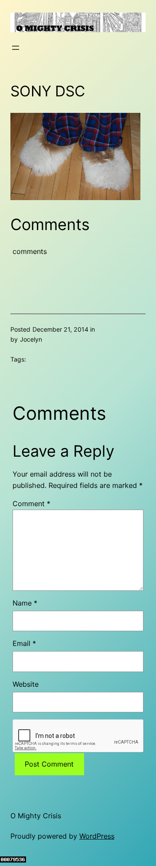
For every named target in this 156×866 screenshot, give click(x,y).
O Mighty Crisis (35, 815)
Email (24, 643)
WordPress (96, 836)
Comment (31, 503)
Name (25, 603)
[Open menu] (15, 48)
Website (26, 684)
